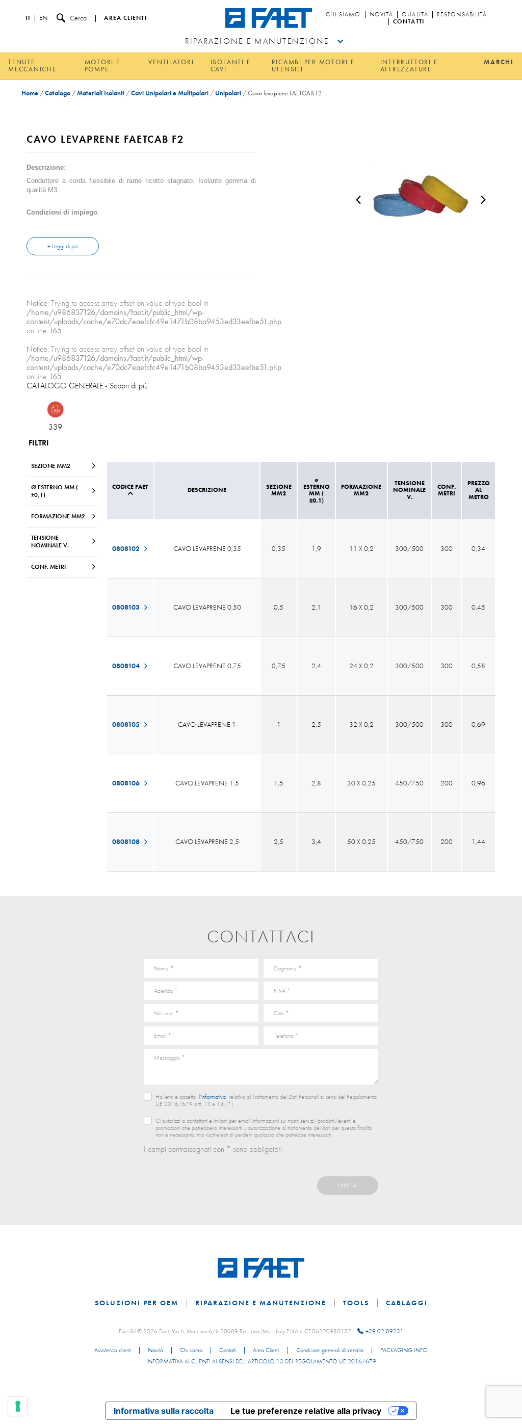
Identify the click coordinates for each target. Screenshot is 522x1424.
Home (29, 93)
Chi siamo (343, 14)
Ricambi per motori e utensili (313, 66)
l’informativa (212, 1097)
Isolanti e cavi (231, 66)
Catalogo (57, 93)
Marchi (499, 62)
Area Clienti (266, 1350)
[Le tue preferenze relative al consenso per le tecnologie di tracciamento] (18, 1406)
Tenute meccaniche (32, 66)
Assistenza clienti (112, 1350)
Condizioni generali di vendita (329, 1350)
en (43, 18)
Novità (382, 14)
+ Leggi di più (62, 246)
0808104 (126, 665)
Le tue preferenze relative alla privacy (305, 1411)
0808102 (126, 548)
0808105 (126, 724)
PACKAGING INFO (404, 1350)
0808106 (126, 782)
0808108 (126, 841)
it (28, 18)
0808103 (126, 607)
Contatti (408, 21)
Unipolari (228, 93)
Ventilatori (171, 62)
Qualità (415, 14)
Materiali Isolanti (100, 93)
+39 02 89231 (385, 1331)
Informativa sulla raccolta (164, 1411)
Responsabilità (462, 14)
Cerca (78, 17)
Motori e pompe (102, 66)
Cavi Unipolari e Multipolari (169, 93)
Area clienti (125, 18)
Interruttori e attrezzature (409, 66)
